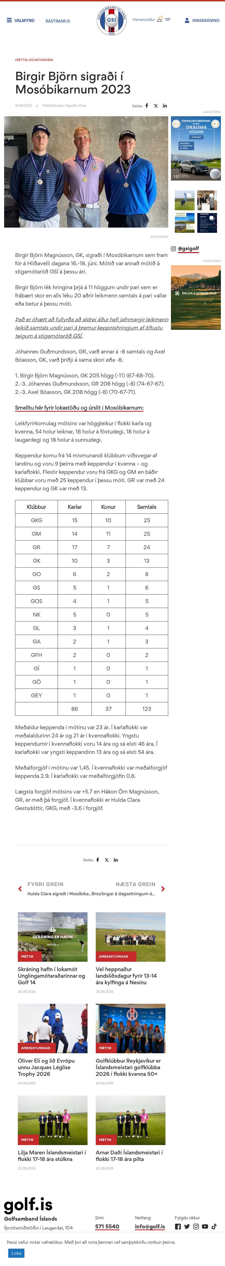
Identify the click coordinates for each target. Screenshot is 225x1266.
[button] (185, 200)
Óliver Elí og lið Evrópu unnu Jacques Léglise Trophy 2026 (46, 1067)
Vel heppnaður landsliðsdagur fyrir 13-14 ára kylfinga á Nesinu (126, 976)
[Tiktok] (214, 1226)
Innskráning (206, 20)
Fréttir (21, 60)
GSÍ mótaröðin (41, 60)
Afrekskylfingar (113, 956)
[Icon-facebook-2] (178, 1226)
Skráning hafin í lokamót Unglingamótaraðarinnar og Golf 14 (51, 976)
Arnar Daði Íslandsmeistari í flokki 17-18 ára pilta (129, 1155)
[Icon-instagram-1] (196, 1226)
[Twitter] (187, 1226)
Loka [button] (16, 1253)
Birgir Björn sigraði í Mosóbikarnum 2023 (73, 82)
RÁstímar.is (58, 21)
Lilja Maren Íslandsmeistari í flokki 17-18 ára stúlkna (52, 1155)
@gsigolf (188, 248)
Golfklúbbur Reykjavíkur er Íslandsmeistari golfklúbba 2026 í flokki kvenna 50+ (128, 1067)
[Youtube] (205, 1226)
